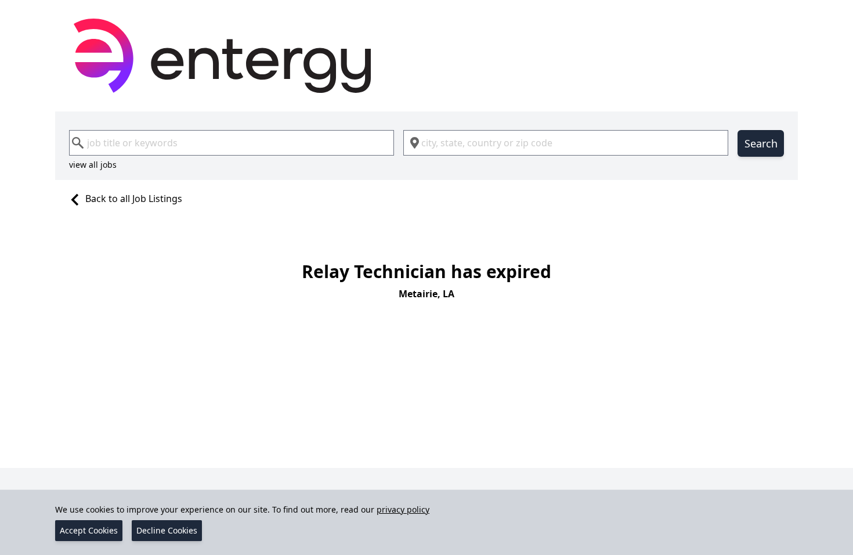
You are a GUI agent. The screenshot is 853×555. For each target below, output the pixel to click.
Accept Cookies (89, 530)
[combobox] (231, 143)
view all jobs (93, 164)
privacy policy (403, 509)
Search (761, 143)
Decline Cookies (166, 530)
